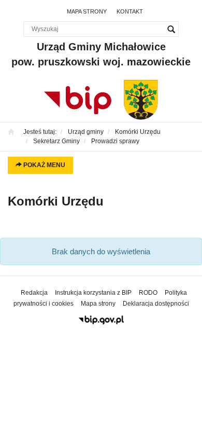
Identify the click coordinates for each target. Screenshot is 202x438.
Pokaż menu (43, 165)
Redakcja (34, 292)
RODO (148, 292)
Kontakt (130, 11)
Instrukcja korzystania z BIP (93, 292)
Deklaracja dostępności (156, 303)
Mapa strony (87, 11)
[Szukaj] (171, 29)
